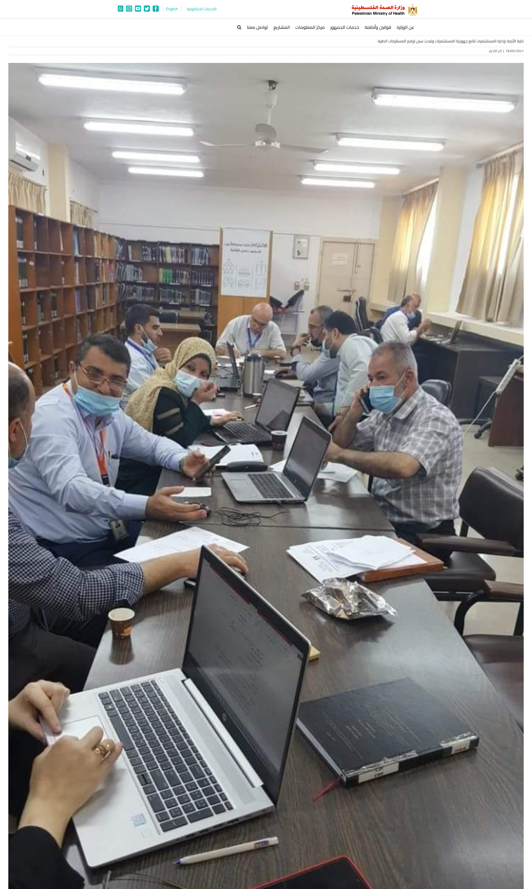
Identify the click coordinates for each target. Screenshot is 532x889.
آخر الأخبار (495, 51)
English (172, 9)
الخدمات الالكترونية (202, 9)
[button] (239, 27)
